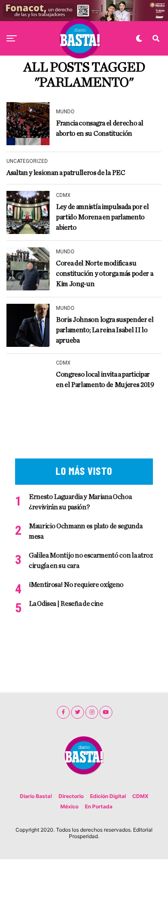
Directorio (71, 796)
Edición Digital (108, 796)
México (69, 806)
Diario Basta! (36, 796)
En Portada (98, 806)
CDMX (140, 796)
